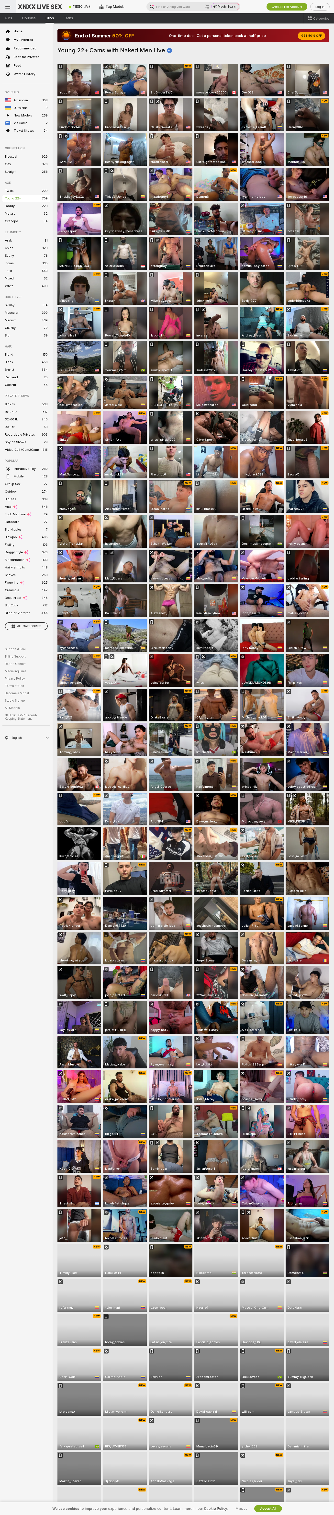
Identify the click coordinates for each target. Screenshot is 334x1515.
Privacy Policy (15, 678)
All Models (12, 708)
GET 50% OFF (311, 35)
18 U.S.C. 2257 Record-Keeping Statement (21, 717)
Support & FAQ (15, 649)
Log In (319, 7)
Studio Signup (15, 700)
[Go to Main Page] (40, 6)
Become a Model (17, 693)
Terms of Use (14, 686)
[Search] (206, 6)
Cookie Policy (215, 1509)
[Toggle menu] (8, 6)
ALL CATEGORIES (29, 626)
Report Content (15, 664)
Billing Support (15, 656)
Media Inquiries (15, 671)
